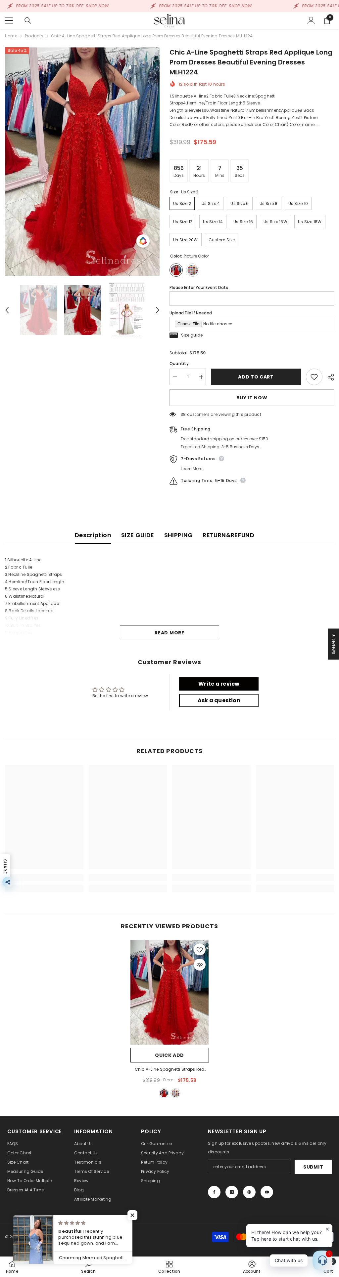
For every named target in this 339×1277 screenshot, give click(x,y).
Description (93, 535)
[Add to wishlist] (314, 377)
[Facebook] (214, 1192)
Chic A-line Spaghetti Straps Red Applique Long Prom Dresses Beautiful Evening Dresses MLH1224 (169, 1069)
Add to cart (254, 377)
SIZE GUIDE (137, 535)
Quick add (169, 1055)
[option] (82, 161)
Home (11, 36)
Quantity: (180, 363)
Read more (169, 632)
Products (34, 36)
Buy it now (251, 397)
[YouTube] (267, 1192)
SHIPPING (178, 535)
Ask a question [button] (219, 700)
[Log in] (311, 20)
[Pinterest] (249, 1192)
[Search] (28, 20)
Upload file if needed (191, 313)
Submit (313, 1167)
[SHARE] (328, 377)
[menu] (9, 20)
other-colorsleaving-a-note (175, 1093)
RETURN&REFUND (228, 535)
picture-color (164, 1093)
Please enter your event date (199, 287)
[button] (7, 310)
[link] (44, 877)
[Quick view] (200, 965)
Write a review (218, 684)
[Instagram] (231, 1192)
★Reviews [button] (334, 644)
